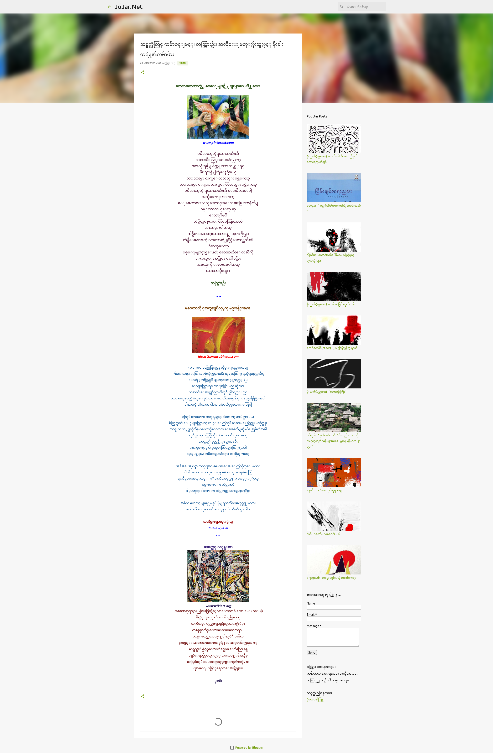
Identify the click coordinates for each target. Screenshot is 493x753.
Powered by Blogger (249, 747)
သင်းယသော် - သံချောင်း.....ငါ (323, 534)
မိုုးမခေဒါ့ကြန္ (315, 699)
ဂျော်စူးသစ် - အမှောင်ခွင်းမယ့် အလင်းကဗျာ (331, 577)
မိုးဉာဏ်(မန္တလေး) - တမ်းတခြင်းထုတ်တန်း (331, 304)
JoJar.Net (129, 6)
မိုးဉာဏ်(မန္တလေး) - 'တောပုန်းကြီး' (326, 391)
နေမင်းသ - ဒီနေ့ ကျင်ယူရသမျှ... (325, 490)
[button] (142, 72)
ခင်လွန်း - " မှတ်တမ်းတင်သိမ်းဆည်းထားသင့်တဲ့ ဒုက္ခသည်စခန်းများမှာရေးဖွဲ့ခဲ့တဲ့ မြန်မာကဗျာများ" (333, 441)
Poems (182, 63)
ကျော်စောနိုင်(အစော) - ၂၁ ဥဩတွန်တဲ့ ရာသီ (332, 348)
